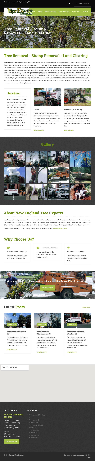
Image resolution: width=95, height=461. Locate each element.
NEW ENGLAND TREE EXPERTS (13, 416)
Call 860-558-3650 (47, 287)
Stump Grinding (50, 12)
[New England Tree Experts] (18, 12)
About (40, 12)
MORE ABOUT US (59, 228)
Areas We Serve (64, 12)
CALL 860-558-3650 (83, 3)
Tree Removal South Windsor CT (75, 332)
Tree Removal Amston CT (16, 332)
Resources (76, 12)
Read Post (11, 350)
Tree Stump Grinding (73, 109)
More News (86, 307)
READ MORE (38, 130)
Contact (85, 12)
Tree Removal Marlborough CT (44, 332)
